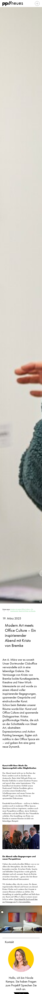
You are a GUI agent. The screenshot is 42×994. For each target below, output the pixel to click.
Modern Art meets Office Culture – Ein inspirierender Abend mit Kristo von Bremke (22, 610)
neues (8, 609)
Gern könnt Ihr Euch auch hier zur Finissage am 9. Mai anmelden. (20, 900)
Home (4, 609)
